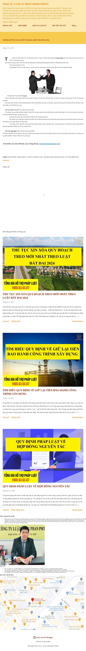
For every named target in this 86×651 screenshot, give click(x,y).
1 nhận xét (15, 417)
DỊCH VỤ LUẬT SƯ (40, 25)
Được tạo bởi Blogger (44, 637)
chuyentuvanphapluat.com (49, 144)
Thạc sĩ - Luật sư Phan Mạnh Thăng (26, 4)
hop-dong (12, 157)
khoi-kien (21, 157)
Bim (49, 641)
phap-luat (38, 157)
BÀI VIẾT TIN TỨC (59, 25)
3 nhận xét (15, 321)
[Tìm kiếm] (76, 4)
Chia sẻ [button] (6, 160)
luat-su (30, 157)
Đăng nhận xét (17, 510)
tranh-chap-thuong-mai (53, 157)
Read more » (77, 321)
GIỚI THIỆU (22, 25)
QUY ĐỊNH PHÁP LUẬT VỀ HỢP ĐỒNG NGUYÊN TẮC (36, 486)
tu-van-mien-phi (72, 157)
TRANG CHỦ (7, 25)
